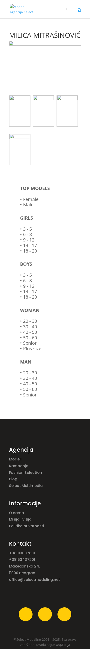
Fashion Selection (26, 472)
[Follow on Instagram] (45, 614)
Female (31, 199)
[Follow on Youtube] (64, 614)
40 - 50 (30, 332)
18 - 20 (30, 251)
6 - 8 (27, 234)
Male (28, 204)
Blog (13, 479)
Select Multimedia (26, 485)
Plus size (32, 348)
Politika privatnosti (26, 526)
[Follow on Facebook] (26, 614)
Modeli (15, 459)
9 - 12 (28, 240)
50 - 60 (30, 338)
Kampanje (19, 466)
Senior (30, 343)
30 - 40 (30, 326)
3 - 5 (27, 229)
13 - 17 (30, 245)
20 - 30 (30, 321)
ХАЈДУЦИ (63, 645)
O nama (17, 512)
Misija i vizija (21, 519)
